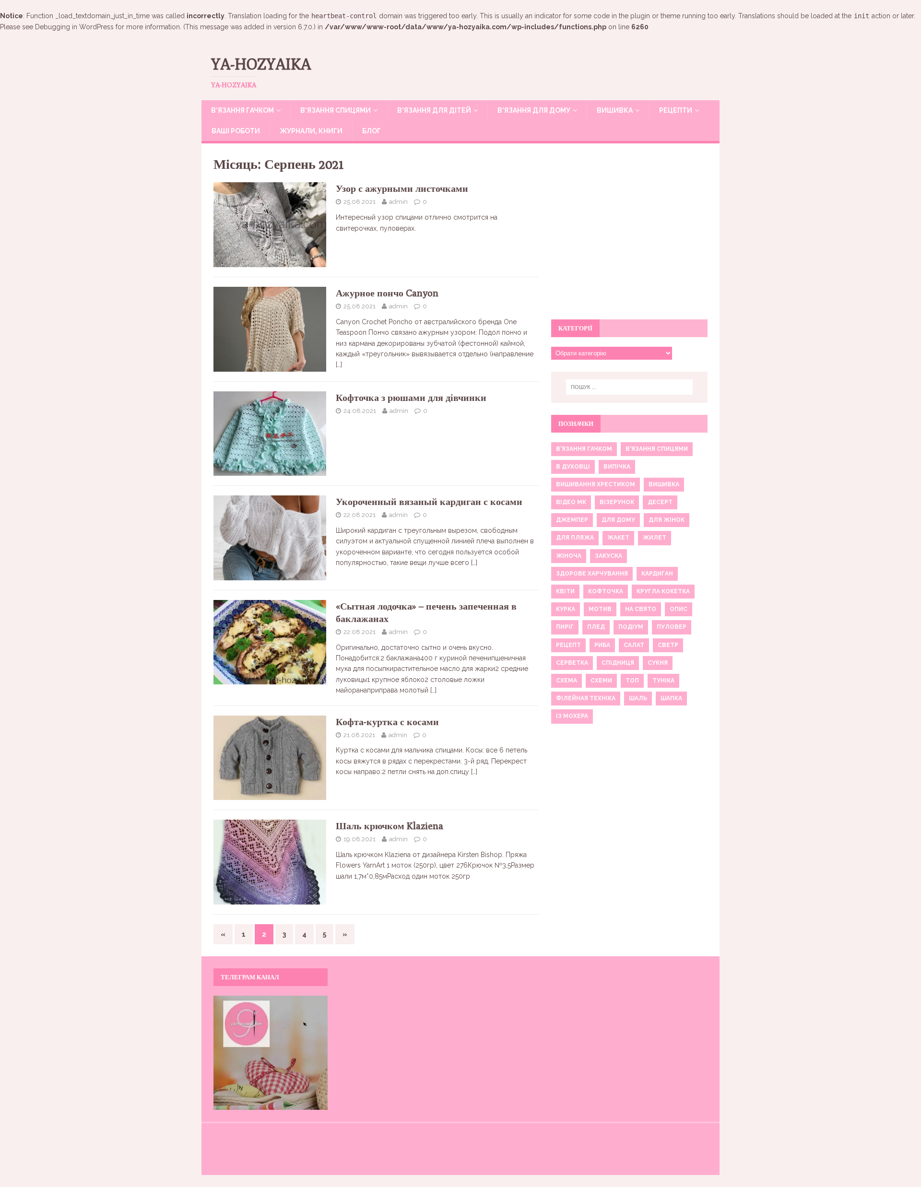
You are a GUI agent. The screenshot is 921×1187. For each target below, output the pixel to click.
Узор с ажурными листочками (402, 188)
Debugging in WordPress (74, 27)
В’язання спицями (335, 110)
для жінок (667, 520)
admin (398, 201)
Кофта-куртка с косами (387, 721)
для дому (618, 520)
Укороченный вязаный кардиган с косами (429, 501)
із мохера (572, 716)
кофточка (605, 591)
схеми (601, 680)
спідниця (618, 662)
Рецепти (675, 110)
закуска (608, 555)
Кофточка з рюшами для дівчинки (411, 397)
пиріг (565, 626)
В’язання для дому (533, 110)
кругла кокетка (663, 591)
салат (634, 645)
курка (565, 609)
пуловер (671, 626)
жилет (654, 537)
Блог (371, 131)
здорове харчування (592, 573)
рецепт (568, 645)
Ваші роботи (236, 131)
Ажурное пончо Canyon (387, 292)
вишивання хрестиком (595, 484)
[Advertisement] (629, 237)
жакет (618, 537)
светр (668, 645)
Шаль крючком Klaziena (389, 825)
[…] (339, 364)
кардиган (657, 573)
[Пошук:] (629, 387)
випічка (616, 466)
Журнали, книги (311, 131)
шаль (638, 698)
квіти (565, 591)
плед (596, 626)
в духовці (573, 466)
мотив (600, 609)
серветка (572, 662)
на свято (640, 609)
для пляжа (575, 537)
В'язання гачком (584, 449)
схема (566, 680)
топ (632, 680)
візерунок (617, 502)
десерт (660, 502)
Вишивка (615, 110)
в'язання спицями (657, 449)
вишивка (664, 484)
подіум (630, 626)
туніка (663, 680)
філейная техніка (585, 698)
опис (678, 609)
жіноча (568, 555)
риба (602, 645)
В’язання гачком (242, 110)
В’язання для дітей (434, 110)
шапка (671, 698)
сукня (658, 662)
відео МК (571, 502)
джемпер (572, 520)
